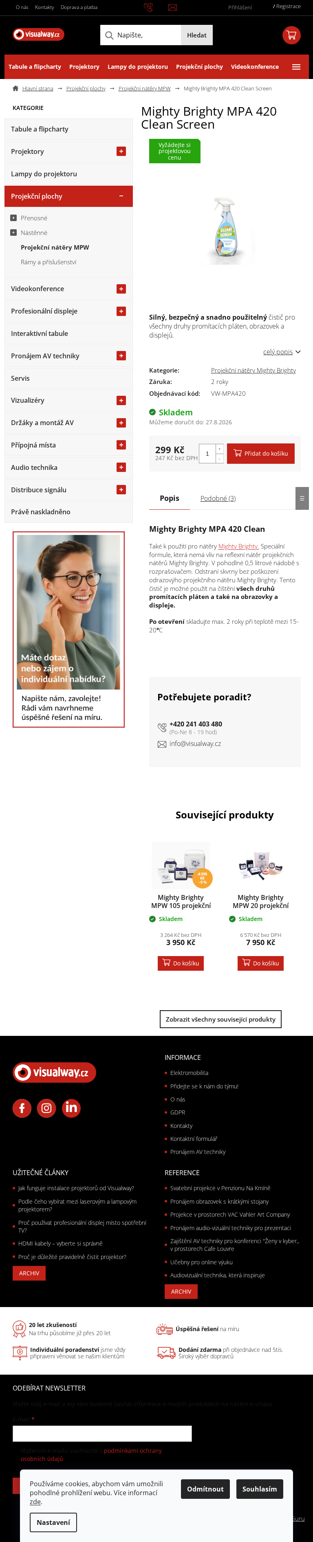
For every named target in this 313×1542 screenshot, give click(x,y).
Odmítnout (205, 1489)
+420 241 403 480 (196, 723)
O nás (22, 7)
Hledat (197, 35)
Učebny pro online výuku (201, 1262)
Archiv (29, 1273)
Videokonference (37, 288)
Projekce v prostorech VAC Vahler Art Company (230, 1214)
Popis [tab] (169, 498)
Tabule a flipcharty (39, 129)
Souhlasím (259, 1489)
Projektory (27, 151)
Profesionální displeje (44, 311)
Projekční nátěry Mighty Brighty (253, 370)
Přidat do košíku (266, 453)
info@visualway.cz (195, 743)
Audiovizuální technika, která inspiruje (217, 1275)
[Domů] (36, 88)
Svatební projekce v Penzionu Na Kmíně (220, 1188)
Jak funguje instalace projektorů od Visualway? (76, 1188)
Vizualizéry (27, 400)
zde (35, 1501)
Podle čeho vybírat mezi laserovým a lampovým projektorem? (77, 1205)
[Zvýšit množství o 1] (220, 449)
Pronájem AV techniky (45, 355)
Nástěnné (34, 232)
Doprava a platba (79, 7)
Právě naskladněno (41, 511)
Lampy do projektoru (44, 173)
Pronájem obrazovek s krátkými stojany (219, 1201)
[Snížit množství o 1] (220, 458)
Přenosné (34, 218)
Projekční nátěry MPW (55, 247)
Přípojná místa (33, 445)
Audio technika (34, 467)
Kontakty (44, 7)
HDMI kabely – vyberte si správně (60, 1243)
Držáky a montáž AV (42, 422)
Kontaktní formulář (193, 1139)
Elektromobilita (189, 1073)
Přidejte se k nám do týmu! (204, 1086)
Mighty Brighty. (238, 546)
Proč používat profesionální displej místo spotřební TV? (82, 1226)
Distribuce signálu (38, 489)
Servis (20, 378)
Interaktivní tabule (39, 333)
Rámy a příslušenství (48, 262)
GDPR (177, 1112)
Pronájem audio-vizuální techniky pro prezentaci (230, 1228)
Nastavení (53, 1522)
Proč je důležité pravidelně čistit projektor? (72, 1257)
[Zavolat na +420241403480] (156, 7)
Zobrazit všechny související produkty (221, 1019)
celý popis (278, 351)
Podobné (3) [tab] (218, 498)
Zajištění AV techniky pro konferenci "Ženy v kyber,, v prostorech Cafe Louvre (234, 1244)
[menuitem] (34, 67)
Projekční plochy (36, 196)
